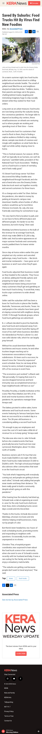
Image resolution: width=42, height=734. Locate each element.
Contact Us (8, 721)
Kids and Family (9, 693)
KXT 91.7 (7, 707)
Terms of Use (8, 716)
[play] (3, 731)
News (11, 578)
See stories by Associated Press (15, 600)
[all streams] (39, 731)
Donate (35, 3)
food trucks (23, 578)
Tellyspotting (8, 702)
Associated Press (16, 29)
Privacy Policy (9, 711)
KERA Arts (7, 697)
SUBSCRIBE (21, 653)
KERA (6, 688)
